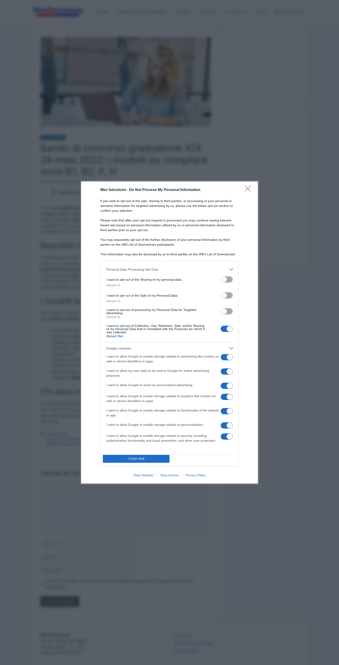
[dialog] (169, 332)
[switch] (227, 279)
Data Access (169, 475)
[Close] (249, 190)
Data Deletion (143, 475)
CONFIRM (136, 459)
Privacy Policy (196, 475)
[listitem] (169, 269)
